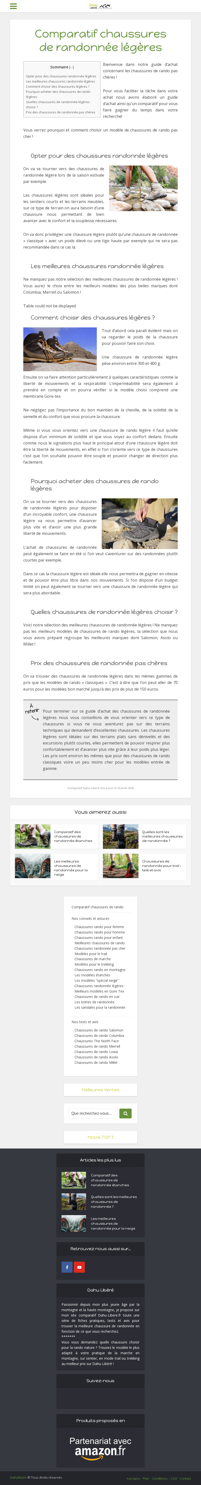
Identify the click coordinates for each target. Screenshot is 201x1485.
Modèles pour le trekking (94, 964)
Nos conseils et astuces (90, 918)
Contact (185, 1478)
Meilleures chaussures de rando (100, 943)
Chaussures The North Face (97, 1041)
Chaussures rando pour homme (100, 932)
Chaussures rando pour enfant (99, 937)
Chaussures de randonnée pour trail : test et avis (161, 865)
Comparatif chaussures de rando (98, 907)
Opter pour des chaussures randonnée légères (61, 76)
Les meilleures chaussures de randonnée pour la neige (71, 868)
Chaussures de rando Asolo (96, 1057)
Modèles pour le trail (91, 953)
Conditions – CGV (164, 1478)
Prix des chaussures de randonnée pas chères (60, 112)
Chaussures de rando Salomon (99, 1030)
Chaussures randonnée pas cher (100, 948)
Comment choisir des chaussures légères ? (57, 86)
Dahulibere (18, 1477)
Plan (146, 1478)
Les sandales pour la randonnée (100, 1007)
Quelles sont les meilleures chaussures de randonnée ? (162, 836)
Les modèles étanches (92, 975)
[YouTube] (79, 1267)
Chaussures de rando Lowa (96, 1051)
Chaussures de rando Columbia (99, 1035)
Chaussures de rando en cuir (97, 996)
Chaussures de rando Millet (96, 1062)
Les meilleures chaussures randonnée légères (60, 81)
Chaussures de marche (93, 959)
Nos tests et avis (85, 1021)
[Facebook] (67, 1267)
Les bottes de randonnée (94, 1002)
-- (71, 67)
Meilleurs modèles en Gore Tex (99, 991)
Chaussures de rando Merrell (97, 1046)
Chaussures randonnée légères (99, 985)
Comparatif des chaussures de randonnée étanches (73, 836)
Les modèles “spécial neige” (97, 980)
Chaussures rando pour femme (99, 926)
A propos (133, 1478)
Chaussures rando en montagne (100, 969)
